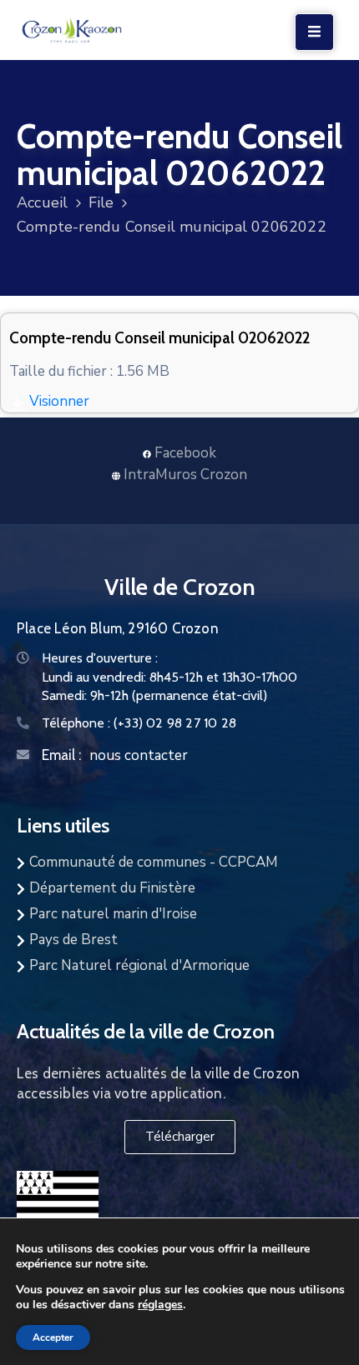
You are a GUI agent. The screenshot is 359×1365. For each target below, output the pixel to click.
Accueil (42, 202)
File (101, 202)
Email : (61, 755)
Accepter (53, 1337)
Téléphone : (139, 723)
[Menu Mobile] (314, 32)
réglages (160, 1304)
